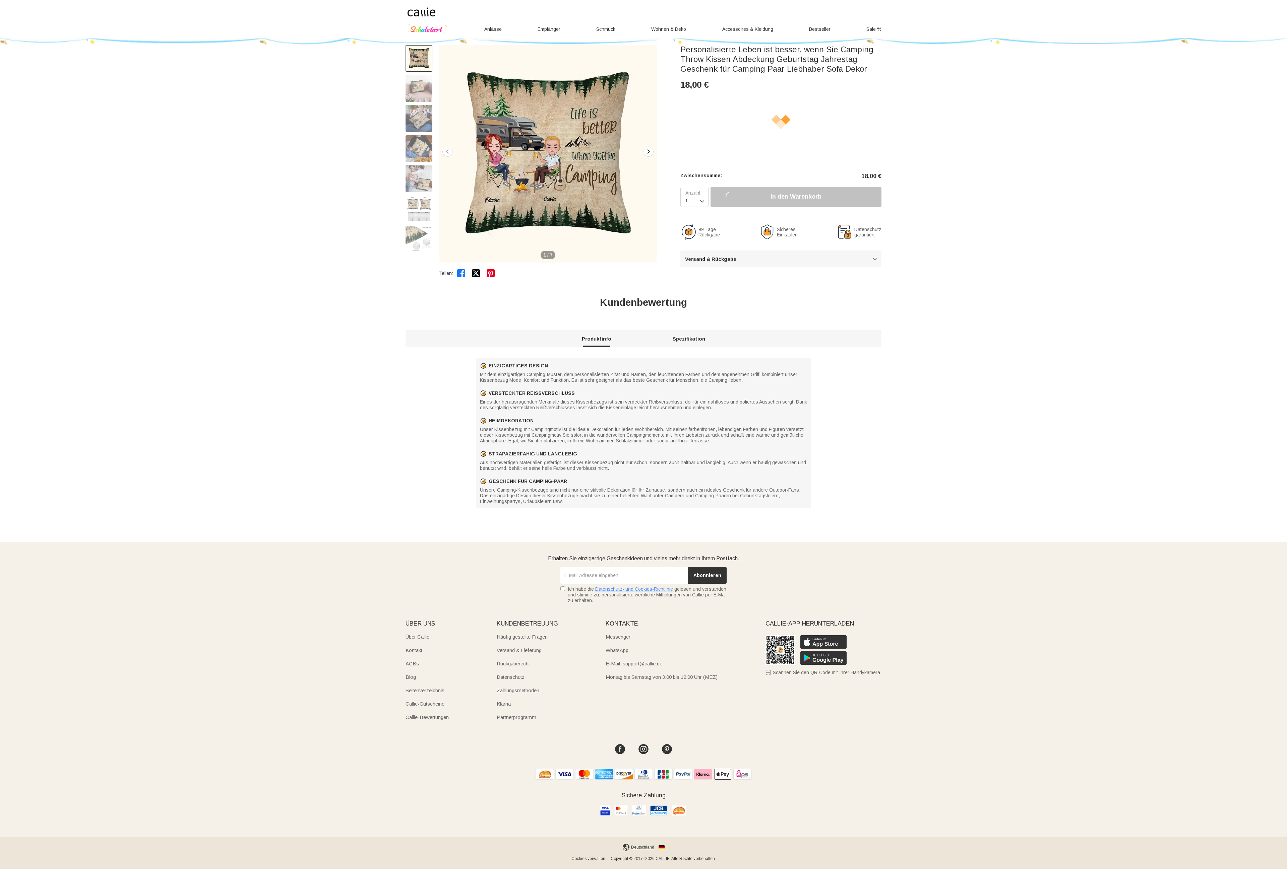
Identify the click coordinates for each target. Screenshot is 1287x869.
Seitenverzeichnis (425, 690)
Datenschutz (511, 677)
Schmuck (605, 29)
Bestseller (820, 29)
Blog (411, 677)
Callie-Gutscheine (425, 704)
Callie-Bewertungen (427, 717)
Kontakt (414, 650)
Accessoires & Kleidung (747, 29)
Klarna (504, 704)
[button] (649, 152)
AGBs (412, 663)
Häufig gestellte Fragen (522, 637)
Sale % (873, 29)
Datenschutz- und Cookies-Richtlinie (634, 589)
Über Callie (417, 637)
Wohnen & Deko (668, 29)
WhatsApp (617, 650)
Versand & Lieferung (519, 650)
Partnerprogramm (516, 717)
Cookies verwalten (588, 858)
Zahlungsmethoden (518, 690)
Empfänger (549, 29)
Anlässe (493, 29)
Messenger (618, 637)
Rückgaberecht (513, 663)
